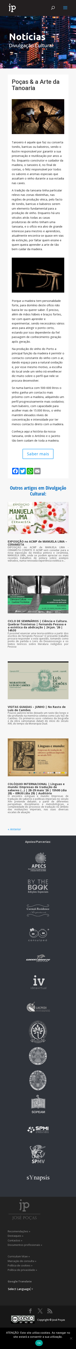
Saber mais (38, 454)
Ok (39, 1343)
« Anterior (14, 829)
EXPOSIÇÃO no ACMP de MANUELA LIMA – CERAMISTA (37, 543)
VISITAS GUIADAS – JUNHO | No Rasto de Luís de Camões (37, 708)
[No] (71, 1338)
